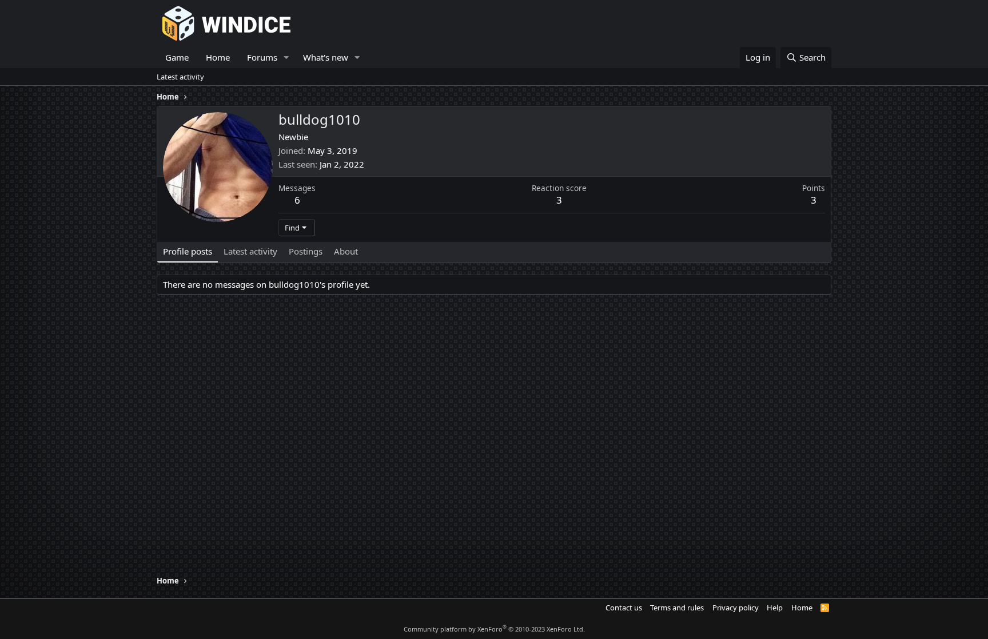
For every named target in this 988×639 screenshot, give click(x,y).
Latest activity (180, 77)
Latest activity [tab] (250, 251)
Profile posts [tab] (187, 251)
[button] (286, 57)
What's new (325, 57)
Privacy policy (735, 607)
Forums (262, 57)
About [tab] (346, 251)
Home (218, 57)
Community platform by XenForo (494, 629)
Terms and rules (677, 607)
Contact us (623, 607)
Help (775, 607)
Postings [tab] (305, 251)
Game (177, 57)
